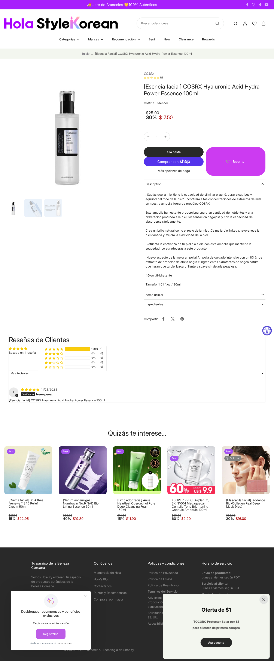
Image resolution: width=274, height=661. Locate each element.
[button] (174, 152)
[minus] (148, 136)
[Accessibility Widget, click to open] (267, 330)
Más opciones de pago (174, 171)
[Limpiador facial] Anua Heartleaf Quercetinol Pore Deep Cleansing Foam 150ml (136, 504)
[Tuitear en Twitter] (172, 319)
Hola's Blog (101, 579)
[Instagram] (253, 4)
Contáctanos (103, 586)
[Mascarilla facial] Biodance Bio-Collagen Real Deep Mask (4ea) (245, 503)
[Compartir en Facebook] (163, 319)
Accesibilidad (157, 623)
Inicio (85, 53)
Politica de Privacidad (163, 573)
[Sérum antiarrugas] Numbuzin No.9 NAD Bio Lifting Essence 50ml (81, 503)
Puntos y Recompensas (110, 592)
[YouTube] (266, 4)
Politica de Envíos (160, 579)
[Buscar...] (217, 23)
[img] (30, 389)
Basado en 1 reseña (22, 352)
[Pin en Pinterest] (182, 319)
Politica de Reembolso (163, 585)
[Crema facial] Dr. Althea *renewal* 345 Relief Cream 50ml (26, 503)
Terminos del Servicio (162, 591)
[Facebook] (247, 4)
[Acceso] (245, 23)
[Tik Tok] (260, 4)
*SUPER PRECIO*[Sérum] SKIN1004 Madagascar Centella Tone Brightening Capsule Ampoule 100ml (190, 504)
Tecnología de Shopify (118, 650)
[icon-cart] (263, 23)
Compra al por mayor (108, 599)
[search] (235, 23)
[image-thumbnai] (13, 208)
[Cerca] (263, 599)
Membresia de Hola (107, 572)
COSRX (149, 73)
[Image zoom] (67, 134)
